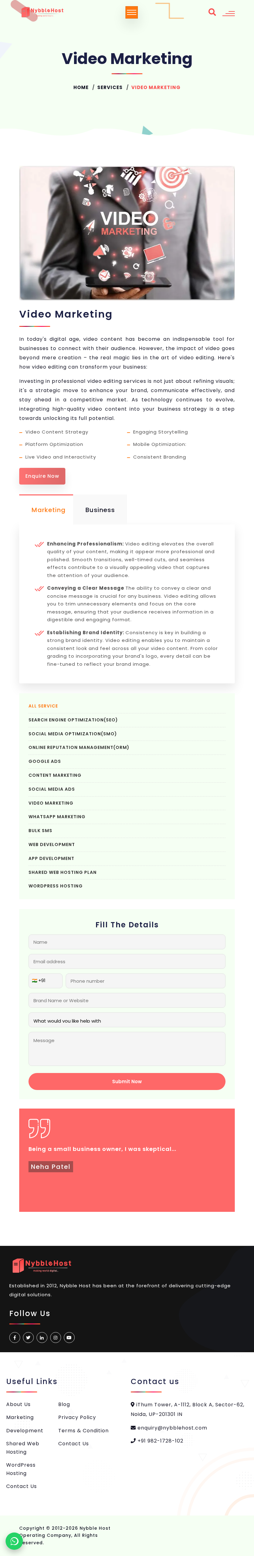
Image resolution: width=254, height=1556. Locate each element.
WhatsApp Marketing (56, 817)
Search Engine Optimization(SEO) (73, 720)
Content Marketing (54, 775)
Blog (64, 1404)
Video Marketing (50, 803)
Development (24, 1430)
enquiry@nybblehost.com (171, 1427)
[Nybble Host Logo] (42, 12)
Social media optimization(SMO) (72, 734)
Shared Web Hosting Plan (62, 872)
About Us (18, 1404)
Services (110, 87)
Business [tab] (100, 510)
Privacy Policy (77, 1417)
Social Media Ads (51, 789)
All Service (43, 706)
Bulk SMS (40, 830)
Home (81, 87)
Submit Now (127, 1081)
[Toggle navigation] (131, 12)
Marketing (20, 1417)
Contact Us (21, 1486)
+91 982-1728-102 (159, 1440)
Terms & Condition (83, 1430)
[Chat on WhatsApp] (14, 1541)
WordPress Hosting (55, 886)
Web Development (51, 844)
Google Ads (44, 761)
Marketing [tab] (49, 510)
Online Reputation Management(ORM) (78, 747)
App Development (51, 858)
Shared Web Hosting (22, 1448)
